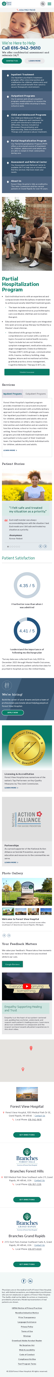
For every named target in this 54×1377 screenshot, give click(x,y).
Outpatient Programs (36, 393)
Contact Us (12, 61)
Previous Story (40, 546)
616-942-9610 (27, 10)
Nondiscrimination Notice (27, 1313)
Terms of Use (27, 1331)
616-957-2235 (34, 1184)
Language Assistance (27, 1322)
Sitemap (27, 1336)
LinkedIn (30, 1281)
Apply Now (12, 713)
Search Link (42, 3)
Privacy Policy (27, 1327)
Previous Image (4, 935)
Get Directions (27, 1135)
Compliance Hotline (27, 1359)
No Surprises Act (27, 1345)
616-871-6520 (35, 1249)
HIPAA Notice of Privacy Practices (27, 1308)
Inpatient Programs (12, 393)
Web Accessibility (27, 1350)
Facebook (23, 1281)
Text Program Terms (27, 1364)
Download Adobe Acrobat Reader (27, 1340)
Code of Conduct (27, 1354)
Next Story (45, 546)
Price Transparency (27, 1317)
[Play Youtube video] (27, 986)
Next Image (8, 935)
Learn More (34, 61)
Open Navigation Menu (49, 3)
